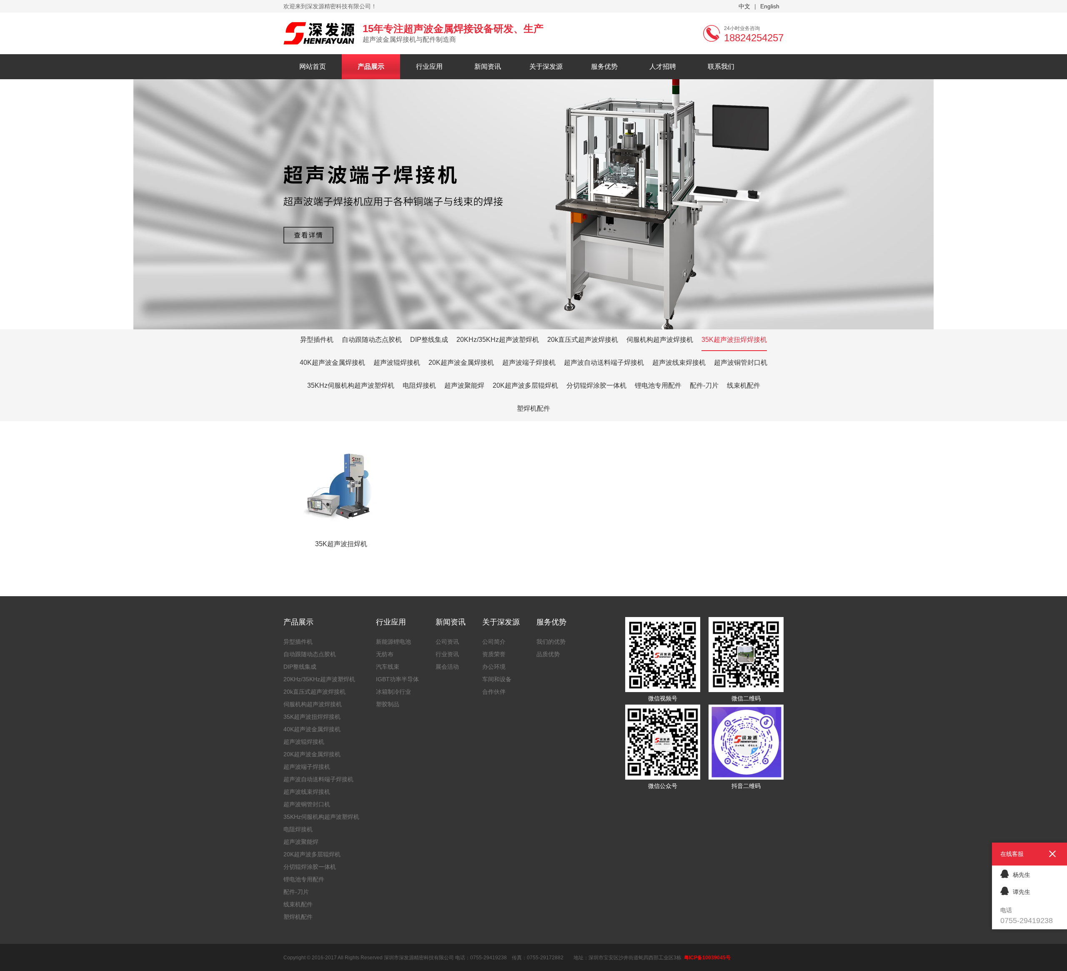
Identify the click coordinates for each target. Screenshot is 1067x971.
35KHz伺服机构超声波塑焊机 (350, 385)
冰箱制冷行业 (393, 691)
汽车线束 (387, 666)
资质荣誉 (494, 654)
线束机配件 (743, 385)
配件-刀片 (704, 385)
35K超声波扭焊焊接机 (734, 339)
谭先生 (1021, 891)
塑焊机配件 (533, 408)
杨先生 (1021, 874)
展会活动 (447, 666)
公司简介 (494, 641)
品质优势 (548, 654)
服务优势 (604, 66)
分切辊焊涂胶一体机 (596, 385)
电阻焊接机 (419, 385)
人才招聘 (662, 66)
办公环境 (494, 666)
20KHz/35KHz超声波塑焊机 (497, 339)
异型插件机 (316, 339)
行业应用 (429, 66)
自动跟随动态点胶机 (372, 339)
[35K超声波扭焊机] (341, 445)
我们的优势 (551, 641)
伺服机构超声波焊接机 (659, 339)
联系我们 (721, 66)
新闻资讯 (487, 66)
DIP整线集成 (429, 339)
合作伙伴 (494, 691)
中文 (744, 6)
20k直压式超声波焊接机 (582, 339)
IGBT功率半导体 (397, 679)
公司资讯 (447, 641)
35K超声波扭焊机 (341, 543)
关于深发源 (546, 66)
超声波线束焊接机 (679, 362)
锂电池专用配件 (658, 385)
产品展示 (371, 66)
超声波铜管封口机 (740, 362)
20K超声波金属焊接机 (461, 362)
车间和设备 (496, 679)
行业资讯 (447, 654)
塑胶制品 (387, 704)
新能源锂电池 (393, 641)
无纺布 (384, 654)
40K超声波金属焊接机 (332, 362)
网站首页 (312, 66)
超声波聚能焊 (464, 385)
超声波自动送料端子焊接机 (604, 362)
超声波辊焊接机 (396, 362)
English (769, 6)
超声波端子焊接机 (529, 362)
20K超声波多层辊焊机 (525, 385)
